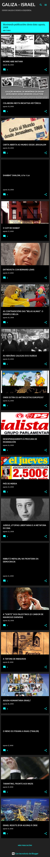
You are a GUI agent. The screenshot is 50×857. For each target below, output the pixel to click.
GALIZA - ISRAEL (18, 4)
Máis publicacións (25, 845)
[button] (45, 69)
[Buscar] (40, 5)
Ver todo (7, 30)
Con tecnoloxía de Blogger (26, 853)
